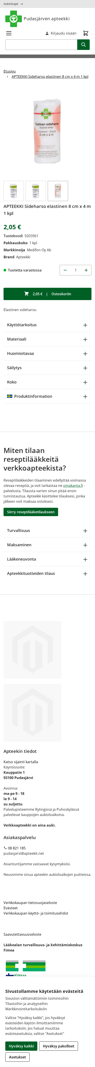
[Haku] (83, 44)
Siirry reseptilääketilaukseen (31, 512)
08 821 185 (17, 848)
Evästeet (11, 908)
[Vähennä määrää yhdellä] (65, 270)
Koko (12, 382)
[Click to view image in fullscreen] (47, 132)
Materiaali (16, 339)
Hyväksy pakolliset (58, 1046)
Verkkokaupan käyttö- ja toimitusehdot (36, 913)
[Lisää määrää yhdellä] (86, 270)
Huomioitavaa (20, 353)
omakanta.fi (73, 485)
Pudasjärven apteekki (47, 19)
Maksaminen (19, 544)
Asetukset (17, 1057)
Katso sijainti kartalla (21, 761)
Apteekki (23, 257)
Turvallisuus (18, 530)
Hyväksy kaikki (21, 1046)
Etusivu (10, 71)
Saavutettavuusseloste (22, 934)
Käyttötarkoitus (22, 324)
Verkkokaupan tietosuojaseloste (30, 902)
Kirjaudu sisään (63, 33)
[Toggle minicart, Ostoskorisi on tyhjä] (86, 33)
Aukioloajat (11, 4)
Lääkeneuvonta (21, 559)
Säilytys (14, 367)
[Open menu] (8, 33)
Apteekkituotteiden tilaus (31, 573)
